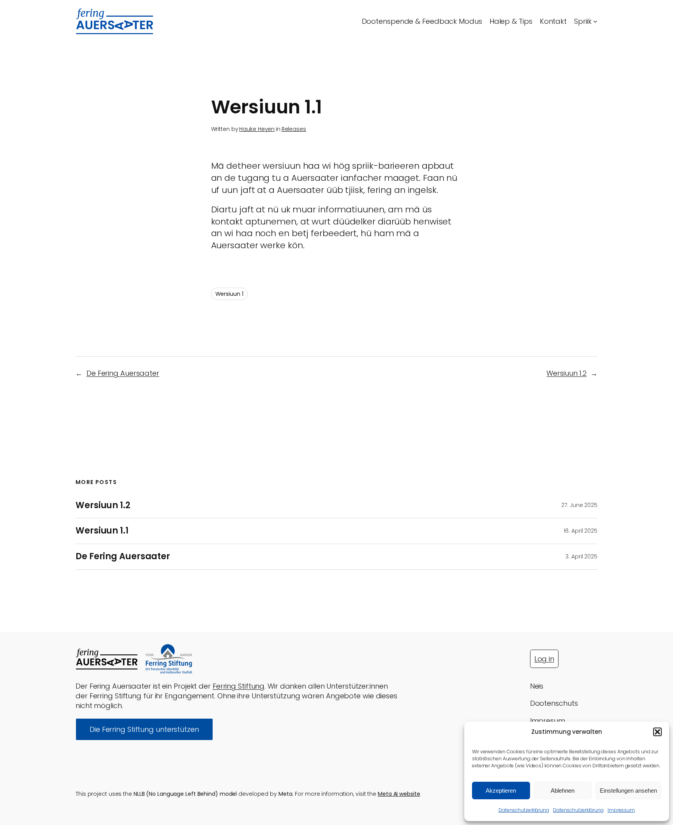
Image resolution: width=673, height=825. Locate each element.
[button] (657, 732)
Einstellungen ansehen (628, 790)
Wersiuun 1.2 (566, 373)
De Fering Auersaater (122, 373)
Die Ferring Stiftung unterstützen (144, 729)
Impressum (621, 810)
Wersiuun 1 (229, 294)
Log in (544, 659)
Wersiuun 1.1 (102, 531)
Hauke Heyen (257, 129)
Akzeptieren (501, 790)
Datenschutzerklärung (524, 810)
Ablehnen (562, 790)
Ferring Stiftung (238, 686)
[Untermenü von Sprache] (595, 21)
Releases (294, 129)
